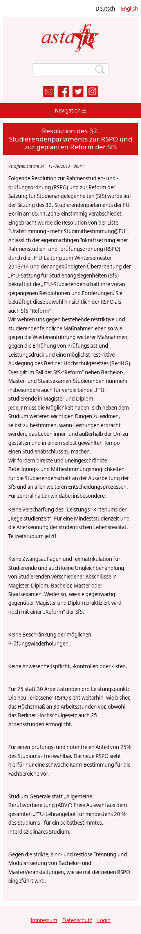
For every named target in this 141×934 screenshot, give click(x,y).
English (129, 8)
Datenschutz (77, 919)
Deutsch (105, 8)
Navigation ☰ (71, 110)
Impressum (44, 919)
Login (103, 919)
